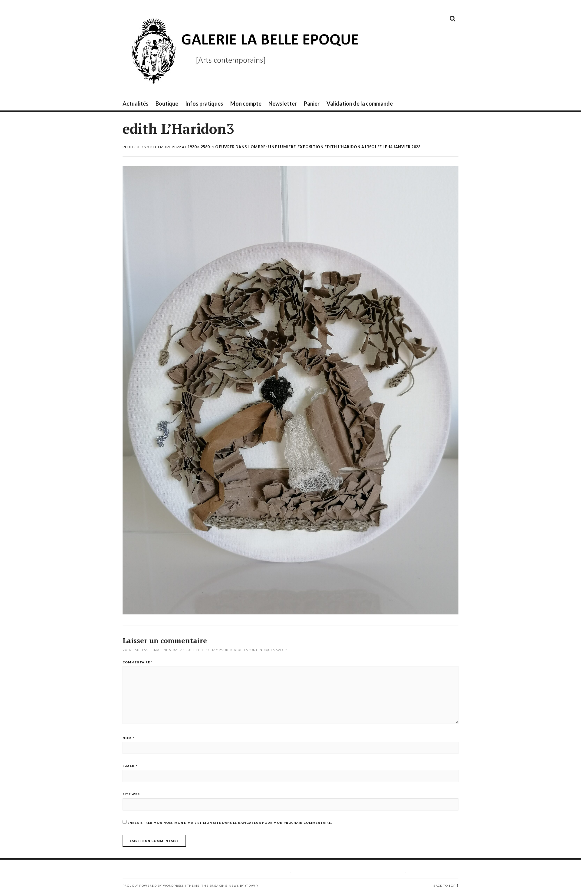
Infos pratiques (204, 103)
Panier (312, 103)
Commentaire (138, 662)
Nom (128, 738)
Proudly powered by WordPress (153, 885)
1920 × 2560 (198, 147)
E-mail (130, 766)
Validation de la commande (360, 103)
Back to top (444, 885)
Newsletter (282, 103)
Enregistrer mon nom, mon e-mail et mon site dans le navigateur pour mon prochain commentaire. (229, 822)
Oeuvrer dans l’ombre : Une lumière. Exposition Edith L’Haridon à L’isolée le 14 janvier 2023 (317, 147)
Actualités (136, 103)
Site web (131, 794)
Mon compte (245, 103)
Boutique (167, 103)
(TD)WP (251, 885)
